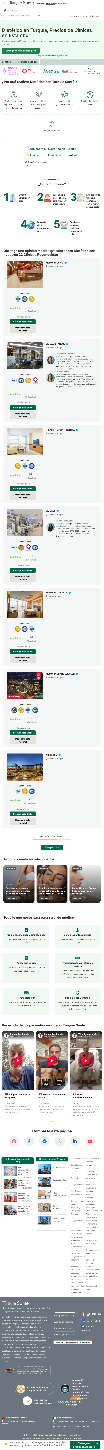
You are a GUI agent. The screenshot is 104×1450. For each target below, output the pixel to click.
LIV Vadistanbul (56, 344)
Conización (90, 1260)
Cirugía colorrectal (90, 1183)
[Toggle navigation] (5, 2)
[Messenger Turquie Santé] (44, 1141)
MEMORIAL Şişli (55, 262)
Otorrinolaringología (93, 1211)
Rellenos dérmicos (78, 1292)
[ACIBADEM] (25, 767)
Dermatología (76, 1165)
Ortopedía (75, 1178)
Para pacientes (61, 1315)
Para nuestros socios (64, 1328)
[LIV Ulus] (25, 522)
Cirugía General (77, 1191)
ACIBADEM (52, 755)
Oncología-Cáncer (75, 1170)
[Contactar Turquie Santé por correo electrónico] (90, 1141)
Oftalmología (76, 1211)
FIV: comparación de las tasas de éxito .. (24, 1171)
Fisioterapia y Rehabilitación (91, 1219)
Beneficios (7, 62)
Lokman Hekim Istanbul (59, 1220)
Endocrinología (92, 1214)
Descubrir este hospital (22, 329)
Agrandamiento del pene (92, 1277)
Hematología (76, 1230)
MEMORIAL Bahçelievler (60, 674)
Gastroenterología (78, 1194)
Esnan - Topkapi (56, 1207)
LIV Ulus (51, 511)
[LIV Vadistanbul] (25, 355)
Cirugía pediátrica (78, 1220)
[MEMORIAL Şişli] (25, 274)
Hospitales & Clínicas (27, 62)
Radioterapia (91, 1243)
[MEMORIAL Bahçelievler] (25, 685)
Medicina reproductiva (91, 1163)
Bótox (73, 1243)
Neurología (90, 1207)
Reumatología (76, 1234)
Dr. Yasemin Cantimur (65, 353)
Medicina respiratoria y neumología (91, 1201)
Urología (89, 1234)
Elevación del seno (91, 1287)
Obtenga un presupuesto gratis (21, 50)
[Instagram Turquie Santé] (14, 1141)
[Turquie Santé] (5, 11)
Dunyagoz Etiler (59, 1180)
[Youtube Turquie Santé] (93, 1314)
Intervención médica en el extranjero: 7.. (23, 1182)
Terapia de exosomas (75, 1271)
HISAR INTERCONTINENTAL (60, 430)
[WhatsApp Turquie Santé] (59, 1141)
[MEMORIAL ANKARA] (25, 604)
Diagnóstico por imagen (77, 1202)
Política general (61, 1334)
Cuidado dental (77, 1158)
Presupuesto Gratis (22, 321)
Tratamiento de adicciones (77, 1238)
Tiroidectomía (91, 1240)
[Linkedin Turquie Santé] (98, 1314)
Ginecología (90, 1194)
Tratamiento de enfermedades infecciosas (92, 1227)
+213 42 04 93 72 (81, 1427)
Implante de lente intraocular (78, 1277)
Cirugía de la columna (91, 1189)
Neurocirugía (76, 1207)
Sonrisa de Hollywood (90, 1264)
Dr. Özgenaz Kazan (64, 521)
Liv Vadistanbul (59, 1167)
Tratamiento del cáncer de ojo (92, 1271)
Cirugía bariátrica (78, 1184)
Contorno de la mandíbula (92, 1251)
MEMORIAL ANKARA (57, 592)
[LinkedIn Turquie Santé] (75, 1141)
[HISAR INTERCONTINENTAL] (25, 441)
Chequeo (74, 1214)
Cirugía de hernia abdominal (78, 1258)
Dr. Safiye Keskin (63, 371)
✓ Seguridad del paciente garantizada (52, 55)
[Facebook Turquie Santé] (29, 1141)
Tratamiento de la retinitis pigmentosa (78, 1250)
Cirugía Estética (92, 1158)
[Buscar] (39, 15)
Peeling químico (77, 1266)
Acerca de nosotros (63, 1322)
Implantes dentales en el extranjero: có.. (24, 1195)
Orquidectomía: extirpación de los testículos (78, 1286)
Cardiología (90, 1171)
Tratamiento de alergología (92, 1176)
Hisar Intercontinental (59, 1195)
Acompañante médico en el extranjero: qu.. (24, 1208)
